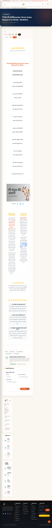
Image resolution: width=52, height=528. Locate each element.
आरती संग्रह (17, 512)
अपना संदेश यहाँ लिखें (9, 379)
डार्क (19, 34)
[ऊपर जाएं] (49, 522)
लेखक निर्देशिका (34, 517)
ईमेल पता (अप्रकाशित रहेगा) (21, 374)
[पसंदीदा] (45, 4)
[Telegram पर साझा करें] (23, 204)
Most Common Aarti (9, 353)
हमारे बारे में (33, 506)
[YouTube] (5, 514)
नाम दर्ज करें (7, 374)
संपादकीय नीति (34, 513)
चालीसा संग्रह (17, 520)
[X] (10, 514)
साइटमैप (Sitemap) (34, 519)
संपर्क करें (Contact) (44, 513)
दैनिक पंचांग (17, 516)
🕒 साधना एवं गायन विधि (7, 425)
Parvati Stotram (12, 351)
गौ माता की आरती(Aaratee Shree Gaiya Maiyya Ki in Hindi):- (6, 411)
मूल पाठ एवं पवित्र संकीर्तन (6, 405)
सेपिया (16, 34)
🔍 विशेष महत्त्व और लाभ (7, 421)
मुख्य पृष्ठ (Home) (18, 506)
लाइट (9, 34)
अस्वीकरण (33, 511)
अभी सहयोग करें (43, 515)
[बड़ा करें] (13, 32)
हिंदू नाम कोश (25, 513)
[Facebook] (3, 514)
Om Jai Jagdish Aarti (20, 351)
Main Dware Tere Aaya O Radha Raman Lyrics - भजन (35, 0)
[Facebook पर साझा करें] (20, 204)
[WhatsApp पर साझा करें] (18, 204)
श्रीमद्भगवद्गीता (17, 518)
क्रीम (13, 34)
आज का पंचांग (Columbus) (6, 0)
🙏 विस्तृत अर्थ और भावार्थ (7, 417)
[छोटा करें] (8, 32)
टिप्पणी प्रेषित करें (24, 388)
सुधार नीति (33, 515)
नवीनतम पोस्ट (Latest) (17, 509)
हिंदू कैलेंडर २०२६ (18, 514)
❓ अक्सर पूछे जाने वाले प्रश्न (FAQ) (7, 429)
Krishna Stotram (16, 353)
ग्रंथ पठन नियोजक (26, 511)
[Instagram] (8, 514)
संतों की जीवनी (25, 506)
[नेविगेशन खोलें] (4, 4)
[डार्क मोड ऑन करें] (43, 4)
